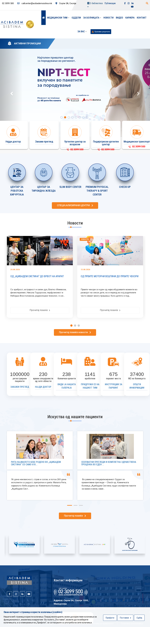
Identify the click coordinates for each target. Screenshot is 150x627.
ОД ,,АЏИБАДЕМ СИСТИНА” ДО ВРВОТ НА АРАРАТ (37, 276)
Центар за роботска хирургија (17, 190)
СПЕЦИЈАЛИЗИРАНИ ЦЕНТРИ (74, 205)
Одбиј (139, 618)
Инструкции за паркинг (113, 386)
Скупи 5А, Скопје (67, 3)
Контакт (141, 17)
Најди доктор (43, 386)
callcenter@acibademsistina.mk (36, 3)
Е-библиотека (96, 3)
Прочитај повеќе (39, 310)
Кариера (129, 17)
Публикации (110, 3)
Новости (108, 17)
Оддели (76, 17)
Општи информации (136, 386)
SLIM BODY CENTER (70, 187)
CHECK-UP (125, 187)
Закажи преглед (19, 386)
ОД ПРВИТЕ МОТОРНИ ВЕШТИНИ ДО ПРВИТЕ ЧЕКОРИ (109, 276)
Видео (119, 17)
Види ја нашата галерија (67, 386)
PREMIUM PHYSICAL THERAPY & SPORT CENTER (97, 190)
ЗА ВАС (81, 31)
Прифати (110, 618)
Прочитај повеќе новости (74, 332)
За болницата (91, 17)
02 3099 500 (76, 149)
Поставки (124, 618)
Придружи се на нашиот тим (90, 386)
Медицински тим (57, 17)
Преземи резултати (102, 32)
